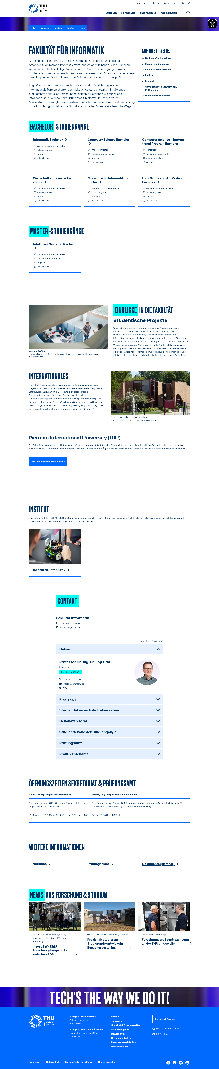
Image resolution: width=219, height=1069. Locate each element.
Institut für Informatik (49, 570)
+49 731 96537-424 (72, 679)
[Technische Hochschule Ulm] (48, 1021)
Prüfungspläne (99, 864)
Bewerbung (117, 1033)
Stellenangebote (120, 1038)
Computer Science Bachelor (108, 139)
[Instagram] (174, 1062)
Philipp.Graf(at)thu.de (73, 683)
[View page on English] (183, 3)
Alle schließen (157, 641)
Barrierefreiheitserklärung (79, 1062)
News (114, 1016)
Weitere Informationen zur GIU (48, 461)
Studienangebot (120, 1029)
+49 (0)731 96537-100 (167, 1028)
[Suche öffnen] (188, 12)
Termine (116, 1021)
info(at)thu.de (163, 1034)
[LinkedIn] (187, 1062)
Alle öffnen (145, 641)
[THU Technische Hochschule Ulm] (38, 8)
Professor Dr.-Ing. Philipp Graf (84, 662)
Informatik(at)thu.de (70, 627)
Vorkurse (40, 864)
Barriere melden (106, 1062)
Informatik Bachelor (48, 139)
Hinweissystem (119, 1046)
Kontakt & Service (165, 1019)
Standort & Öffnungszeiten (126, 1025)
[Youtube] (181, 1062)
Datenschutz (53, 1062)
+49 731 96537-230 (70, 623)
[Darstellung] (189, 3)
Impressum (35, 1062)
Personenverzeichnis (122, 1042)
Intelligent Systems (83, 409)
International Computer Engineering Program (66, 405)
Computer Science (61, 395)
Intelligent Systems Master (53, 244)
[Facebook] (168, 1062)
